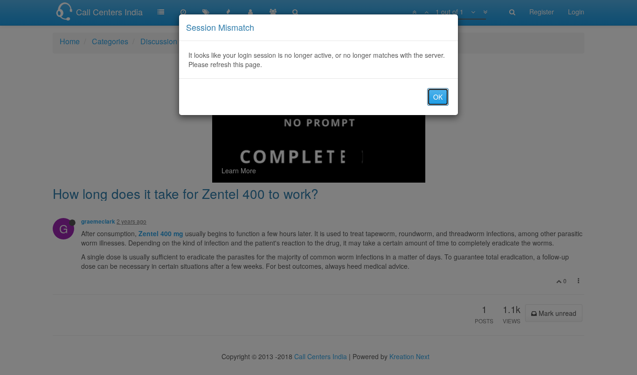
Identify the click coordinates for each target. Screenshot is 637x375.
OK (438, 97)
